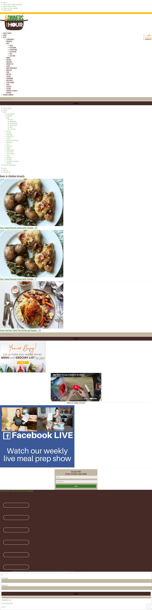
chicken (8, 163)
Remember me (6, 600)
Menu (5, 2)
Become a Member (9, 165)
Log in (72, 571)
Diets (8, 117)
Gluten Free (13, 125)
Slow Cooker (10, 153)
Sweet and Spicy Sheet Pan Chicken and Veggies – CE (20, 330)
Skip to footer (7, 10)
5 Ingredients (10, 114)
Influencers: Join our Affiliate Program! (16, 491)
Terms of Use (49, 571)
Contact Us (6, 172)
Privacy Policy (32, 571)
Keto (11, 127)
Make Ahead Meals (12, 140)
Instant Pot (9, 136)
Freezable (9, 134)
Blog (4, 112)
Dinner (8, 131)
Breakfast (9, 116)
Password (4, 585)
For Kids (9, 133)
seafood (9, 157)
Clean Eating (13, 123)
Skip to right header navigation (12, 4)
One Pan (9, 146)
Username (4, 578)
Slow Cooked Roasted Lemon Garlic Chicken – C (18, 279)
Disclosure (41, 571)
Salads (8, 148)
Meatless (9, 142)
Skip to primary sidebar (10, 8)
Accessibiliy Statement (62, 571)
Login (5, 168)
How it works (7, 108)
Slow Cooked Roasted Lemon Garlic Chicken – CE (18, 227)
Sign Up (5, 170)
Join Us (3, 607)
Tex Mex (9, 159)
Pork (7, 144)
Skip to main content (9, 6)
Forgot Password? (7, 603)
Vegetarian (13, 121)
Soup (8, 155)
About (5, 110)
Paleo (11, 119)
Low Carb (13, 129)
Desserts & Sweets (12, 161)
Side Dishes (10, 152)
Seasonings (10, 150)
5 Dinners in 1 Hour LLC (19, 571)
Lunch (8, 138)
